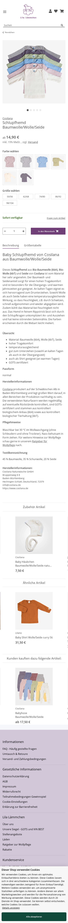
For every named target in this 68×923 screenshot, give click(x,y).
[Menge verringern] (5, 231)
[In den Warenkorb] (5, 38)
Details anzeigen (11, 907)
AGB (5, 781)
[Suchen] (63, 25)
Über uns (8, 824)
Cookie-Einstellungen (15, 801)
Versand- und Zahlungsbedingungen (24, 759)
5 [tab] (40, 110)
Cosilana (8, 389)
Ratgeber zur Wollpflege (17, 844)
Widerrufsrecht (12, 791)
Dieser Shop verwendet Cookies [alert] (21, 870)
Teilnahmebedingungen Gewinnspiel (24, 796)
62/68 (26, 196)
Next (60, 544)
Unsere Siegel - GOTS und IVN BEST (23, 829)
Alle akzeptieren (34, 916)
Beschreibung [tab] (11, 245)
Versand (33, 142)
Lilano (18, 632)
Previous (7, 544)
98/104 (9, 203)
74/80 (42, 196)
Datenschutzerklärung (16, 776)
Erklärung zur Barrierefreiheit (20, 807)
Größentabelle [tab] (32, 245)
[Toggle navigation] (4, 12)
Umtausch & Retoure (15, 754)
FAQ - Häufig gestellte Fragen (20, 749)
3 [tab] (34, 110)
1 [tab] (28, 110)
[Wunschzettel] (56, 11)
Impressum (9, 786)
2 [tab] (31, 110)
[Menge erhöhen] (23, 231)
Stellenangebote (12, 834)
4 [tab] (37, 110)
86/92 (58, 196)
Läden (6, 839)
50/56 (10, 196)
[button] (50, 11)
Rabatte (7, 849)
